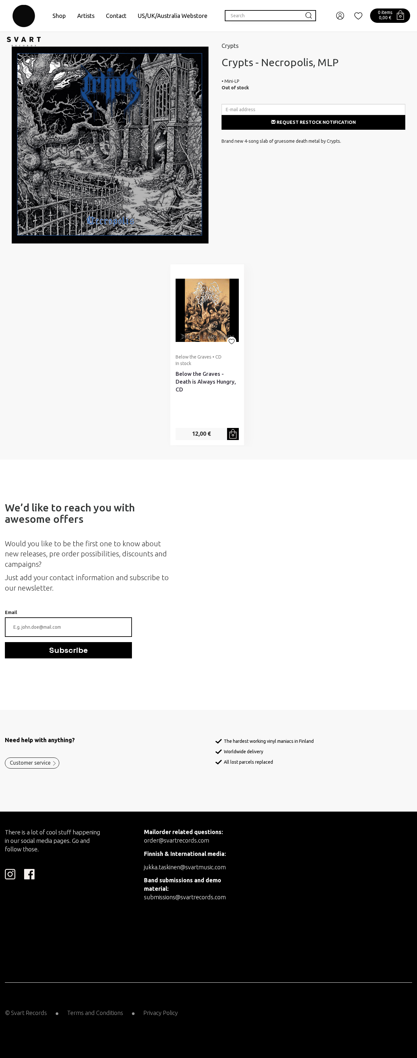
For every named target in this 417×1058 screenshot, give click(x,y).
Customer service (30, 763)
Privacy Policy (160, 1012)
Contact (116, 15)
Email (11, 612)
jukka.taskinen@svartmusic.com (185, 867)
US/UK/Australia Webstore (173, 15)
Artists (85, 15)
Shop (59, 15)
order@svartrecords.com (176, 840)
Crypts (230, 45)
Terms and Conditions (95, 1012)
